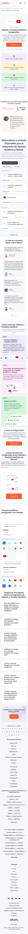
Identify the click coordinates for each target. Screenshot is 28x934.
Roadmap (14, 882)
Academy (14, 877)
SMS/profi (13, 760)
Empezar (14, 716)
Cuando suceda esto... (12, 475)
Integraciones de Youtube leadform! (17, 202)
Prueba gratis (14, 44)
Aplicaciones (16, 8)
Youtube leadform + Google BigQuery (14, 851)
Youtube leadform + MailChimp (14, 854)
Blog (14, 871)
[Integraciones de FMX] (15, 542)
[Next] (15, 315)
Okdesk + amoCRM (14, 810)
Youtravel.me (13, 778)
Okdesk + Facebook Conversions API (14, 805)
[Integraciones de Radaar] (15, 585)
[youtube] (15, 898)
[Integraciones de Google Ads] (9, 580)
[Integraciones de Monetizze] (4, 585)
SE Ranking (13, 786)
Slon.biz (13, 746)
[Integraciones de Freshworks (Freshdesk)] (20, 542)
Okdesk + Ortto (14, 799)
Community (14, 885)
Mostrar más (14, 235)
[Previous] (12, 315)
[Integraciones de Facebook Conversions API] (4, 580)
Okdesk (22, 8)
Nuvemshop (13, 766)
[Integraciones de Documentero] (4, 542)
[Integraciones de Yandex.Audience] (20, 585)
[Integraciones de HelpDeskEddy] (9, 548)
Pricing (14, 868)
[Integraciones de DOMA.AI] (9, 542)
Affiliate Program (14, 888)
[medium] (19, 898)
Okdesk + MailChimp (14, 819)
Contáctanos (14, 915)
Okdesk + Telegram (14, 808)
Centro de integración (7, 8)
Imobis (13, 754)
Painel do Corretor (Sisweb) (13, 757)
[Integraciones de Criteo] (20, 580)
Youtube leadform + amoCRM (14, 845)
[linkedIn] (12, 898)
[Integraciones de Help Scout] (4, 548)
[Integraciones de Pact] (20, 548)
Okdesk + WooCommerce (14, 802)
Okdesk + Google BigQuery (14, 816)
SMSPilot (13, 769)
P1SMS (13, 763)
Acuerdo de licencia (14, 903)
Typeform (13, 749)
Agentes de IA (14, 890)
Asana (13, 781)
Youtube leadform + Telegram (14, 843)
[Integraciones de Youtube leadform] (15, 580)
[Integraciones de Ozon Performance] (9, 585)
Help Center (14, 874)
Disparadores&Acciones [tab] (9, 163)
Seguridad (14, 913)
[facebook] (8, 898)
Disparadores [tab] (6, 166)
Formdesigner (13, 783)
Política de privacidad (14, 905)
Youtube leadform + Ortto (14, 832)
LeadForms (13, 775)
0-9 (3, 728)
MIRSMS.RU (13, 751)
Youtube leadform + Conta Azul (14, 848)
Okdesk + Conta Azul (14, 813)
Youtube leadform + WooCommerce (14, 835)
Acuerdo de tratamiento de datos (14, 908)
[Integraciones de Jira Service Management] (15, 548)
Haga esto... (9, 485)
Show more (14, 822)
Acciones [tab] (17, 166)
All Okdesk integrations (14, 796)
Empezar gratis (14, 443)
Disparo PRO (13, 743)
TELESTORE (13, 772)
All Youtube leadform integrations (14, 829)
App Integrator (14, 879)
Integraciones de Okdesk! (19, 180)
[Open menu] (24, 3)
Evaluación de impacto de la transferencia (14, 910)
